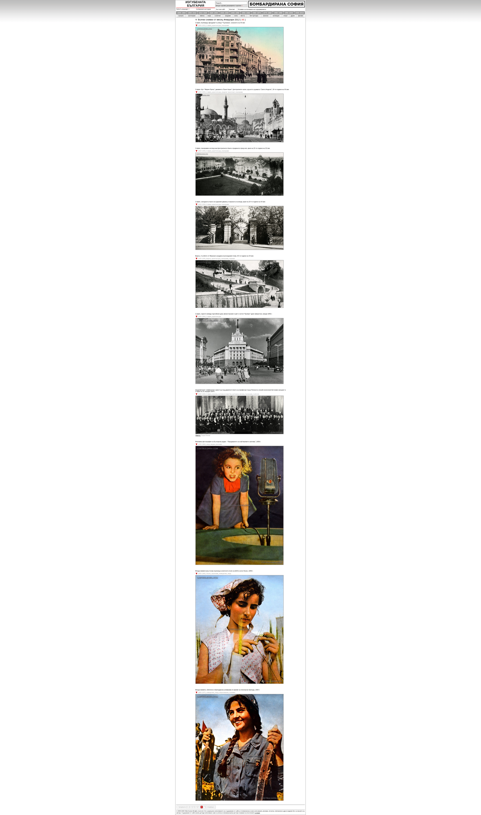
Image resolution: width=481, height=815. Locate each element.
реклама (219, 444)
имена (202, 16)
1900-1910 (192, 13)
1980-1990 (278, 13)
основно (232, 692)
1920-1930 (213, 13)
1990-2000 (288, 13)
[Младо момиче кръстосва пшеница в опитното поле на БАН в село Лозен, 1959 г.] (239, 683)
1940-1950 (235, 13)
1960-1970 (256, 13)
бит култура (254, 16)
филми (300, 16)
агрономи (214, 573)
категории (191, 16)
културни (235, 394)
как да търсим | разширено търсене (228, 6)
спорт (285, 16)
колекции (276, 16)
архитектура (216, 25)
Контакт (231, 9)
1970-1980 (267, 13)
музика (241, 394)
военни (265, 16)
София (208, 25)
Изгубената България (196, 3)
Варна (208, 258)
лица (208, 444)
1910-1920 (203, 13)
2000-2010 (299, 13)
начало (181, 16)
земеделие (223, 573)
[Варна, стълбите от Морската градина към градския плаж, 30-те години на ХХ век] (239, 307)
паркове (232, 258)
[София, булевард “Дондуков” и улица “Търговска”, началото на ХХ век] (239, 83)
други (293, 16)
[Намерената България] (276, 7)
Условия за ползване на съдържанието (251, 9)
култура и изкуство (225, 394)
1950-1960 (246, 13)
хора (209, 16)
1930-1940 (224, 13)
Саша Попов (205, 435)
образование (224, 692)
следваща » (211, 807)
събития (218, 16)
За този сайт (220, 9)
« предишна (181, 807)
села (236, 16)
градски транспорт (228, 92)
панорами (225, 25)
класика (215, 394)
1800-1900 (181, 13)
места (243, 16)
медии (213, 444)
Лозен (208, 573)
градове (228, 16)
